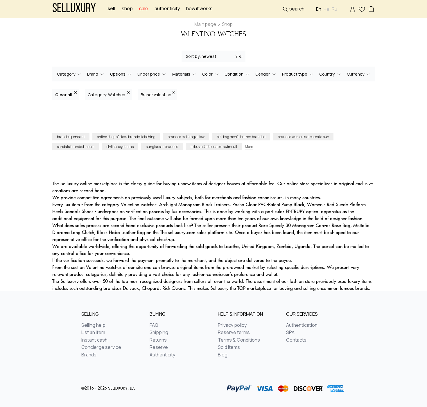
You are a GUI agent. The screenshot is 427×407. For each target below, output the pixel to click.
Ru (334, 9)
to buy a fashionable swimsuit (214, 146)
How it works (199, 9)
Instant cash (94, 340)
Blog (222, 355)
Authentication (301, 325)
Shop (127, 9)
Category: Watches (107, 94)
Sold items (229, 347)
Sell (111, 9)
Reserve (159, 347)
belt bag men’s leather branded (241, 136)
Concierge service (101, 347)
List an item (93, 332)
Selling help (93, 325)
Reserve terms (234, 332)
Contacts (296, 340)
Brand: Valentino (156, 94)
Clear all (64, 94)
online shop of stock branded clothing (126, 136)
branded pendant (71, 136)
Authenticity (167, 9)
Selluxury (74, 9)
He (326, 9)
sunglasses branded (162, 146)
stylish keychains (120, 146)
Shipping (159, 332)
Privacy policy (232, 325)
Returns (158, 340)
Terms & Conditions (239, 340)
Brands (88, 355)
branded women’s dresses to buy (303, 136)
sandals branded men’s (75, 146)
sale (143, 9)
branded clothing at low (186, 136)
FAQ (154, 325)
